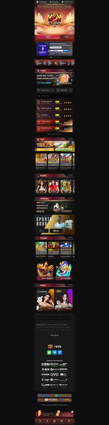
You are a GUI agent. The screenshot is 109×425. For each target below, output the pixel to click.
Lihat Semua (54, 335)
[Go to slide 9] (58, 57)
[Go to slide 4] (52, 57)
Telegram (55, 2)
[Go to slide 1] (48, 57)
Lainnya (70, 70)
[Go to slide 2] (49, 57)
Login (67, 37)
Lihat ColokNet (65, 83)
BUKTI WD (68, 2)
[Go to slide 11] (60, 57)
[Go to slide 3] (50, 57)
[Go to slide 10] (59, 57)
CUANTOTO (41, 325)
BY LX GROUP (65, 211)
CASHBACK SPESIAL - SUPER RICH (47, 7)
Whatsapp (43, 2)
